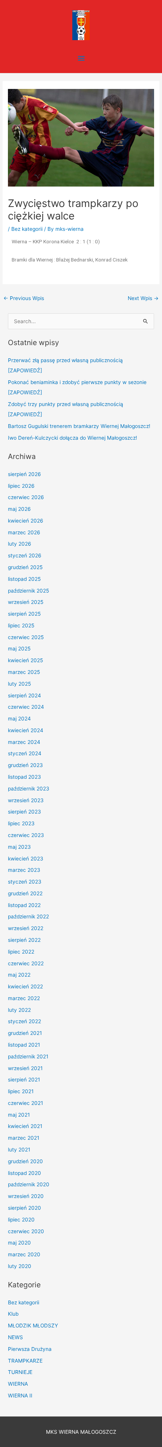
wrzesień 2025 (25, 602)
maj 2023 (19, 847)
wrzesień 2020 (26, 1196)
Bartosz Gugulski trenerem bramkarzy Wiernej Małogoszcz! (79, 426)
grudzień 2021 (25, 1033)
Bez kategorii (27, 229)
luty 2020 (19, 1266)
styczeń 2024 (24, 753)
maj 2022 (19, 975)
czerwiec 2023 (26, 835)
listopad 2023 (24, 777)
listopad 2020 (24, 1173)
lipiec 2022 (21, 952)
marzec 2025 (24, 672)
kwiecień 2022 (25, 986)
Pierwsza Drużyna (30, 1349)
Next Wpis (143, 298)
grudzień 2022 (25, 893)
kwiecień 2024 (25, 730)
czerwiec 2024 (26, 707)
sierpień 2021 (24, 1080)
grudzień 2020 (25, 1161)
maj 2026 (19, 509)
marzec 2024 (24, 742)
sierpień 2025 (24, 614)
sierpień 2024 (24, 695)
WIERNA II (20, 1396)
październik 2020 (28, 1184)
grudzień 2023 (25, 765)
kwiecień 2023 (25, 859)
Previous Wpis (23, 298)
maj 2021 (19, 1115)
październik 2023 (28, 789)
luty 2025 (19, 684)
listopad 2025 (24, 579)
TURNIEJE (20, 1372)
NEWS (15, 1337)
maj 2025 (19, 649)
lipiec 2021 (21, 1091)
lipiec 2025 (21, 625)
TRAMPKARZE (25, 1361)
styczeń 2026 (24, 555)
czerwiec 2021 (25, 1103)
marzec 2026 (24, 532)
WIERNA (18, 1384)
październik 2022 (28, 916)
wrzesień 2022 (25, 928)
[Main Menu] (81, 58)
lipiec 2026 (21, 486)
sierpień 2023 (24, 812)
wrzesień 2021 (25, 1068)
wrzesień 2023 (26, 800)
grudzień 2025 (25, 567)
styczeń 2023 (24, 882)
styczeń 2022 (24, 1021)
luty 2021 (19, 1150)
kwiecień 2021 (25, 1126)
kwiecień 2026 (25, 521)
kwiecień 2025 (25, 660)
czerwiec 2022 (26, 963)
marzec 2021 (23, 1138)
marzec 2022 (24, 998)
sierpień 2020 (24, 1208)
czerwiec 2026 (26, 497)
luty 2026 (19, 544)
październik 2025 (28, 591)
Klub (13, 1314)
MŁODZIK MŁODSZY (33, 1326)
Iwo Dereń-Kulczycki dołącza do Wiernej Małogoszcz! (72, 438)
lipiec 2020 (21, 1220)
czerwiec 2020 (26, 1231)
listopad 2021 (24, 1045)
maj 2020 (19, 1243)
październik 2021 (28, 1056)
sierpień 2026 (24, 474)
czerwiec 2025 (26, 637)
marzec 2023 (24, 870)
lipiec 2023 (21, 823)
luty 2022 (19, 1010)
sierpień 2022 (24, 940)
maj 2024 (19, 719)
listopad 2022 (24, 905)
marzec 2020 (24, 1254)
